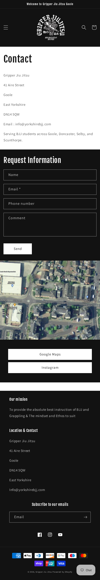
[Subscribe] (85, 517)
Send (18, 248)
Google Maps (50, 354)
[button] (6, 27)
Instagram (50, 367)
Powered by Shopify (62, 571)
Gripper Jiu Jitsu (44, 571)
